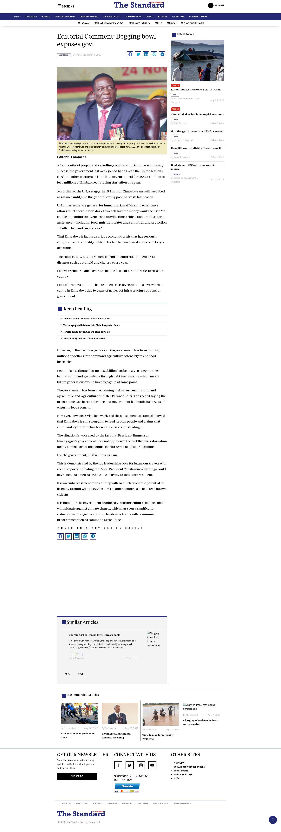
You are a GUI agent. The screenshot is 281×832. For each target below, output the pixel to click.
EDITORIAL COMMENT (65, 17)
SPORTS (149, 17)
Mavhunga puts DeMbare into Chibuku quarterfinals (91, 325)
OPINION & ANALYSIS (89, 17)
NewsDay (85, 23)
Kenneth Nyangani (182, 157)
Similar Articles (82, 622)
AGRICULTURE (178, 17)
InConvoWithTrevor (194, 23)
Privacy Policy (160, 804)
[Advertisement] (112, 583)
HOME (17, 17)
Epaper (172, 23)
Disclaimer (143, 804)
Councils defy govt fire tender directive (84, 338)
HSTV (159, 23)
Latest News (185, 34)
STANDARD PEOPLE (112, 17)
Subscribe (112, 804)
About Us (66, 804)
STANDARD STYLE (133, 17)
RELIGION (162, 17)
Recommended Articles (83, 694)
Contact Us (82, 804)
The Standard (181, 771)
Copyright (127, 804)
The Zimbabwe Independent (111, 23)
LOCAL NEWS (31, 17)
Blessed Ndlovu (180, 178)
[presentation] (67, 675)
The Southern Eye (141, 23)
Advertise (98, 804)
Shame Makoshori (182, 99)
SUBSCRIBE (77, 776)
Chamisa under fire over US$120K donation (86, 318)
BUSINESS (45, 17)
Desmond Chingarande (184, 140)
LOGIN (220, 5)
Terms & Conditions (183, 804)
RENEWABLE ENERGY (199, 17)
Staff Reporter (180, 123)
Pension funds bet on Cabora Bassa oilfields (86, 332)
